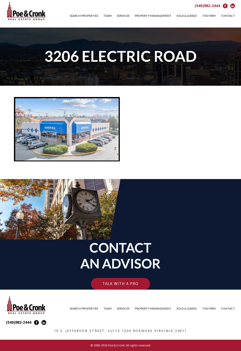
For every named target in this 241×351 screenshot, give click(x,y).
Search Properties (84, 15)
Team (107, 15)
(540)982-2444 (207, 5)
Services (123, 15)
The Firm (209, 15)
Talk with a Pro (121, 283)
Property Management (153, 15)
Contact (228, 15)
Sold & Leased (187, 15)
